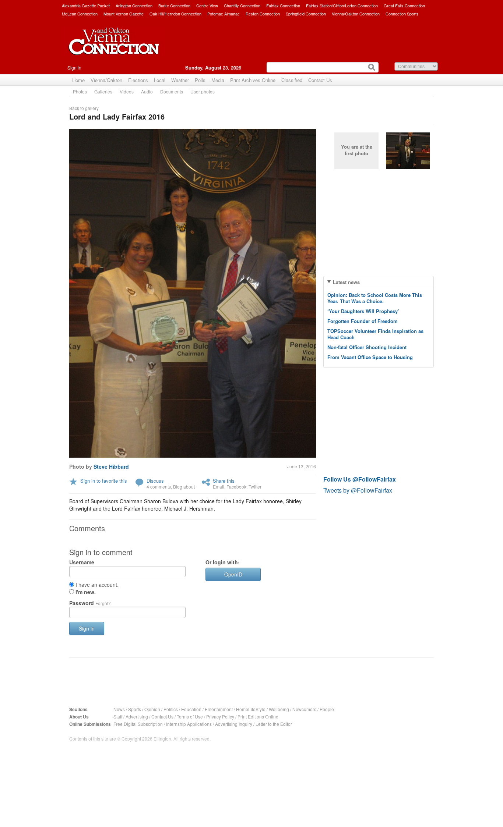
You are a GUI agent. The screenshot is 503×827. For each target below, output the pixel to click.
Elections (138, 80)
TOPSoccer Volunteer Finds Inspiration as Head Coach (375, 334)
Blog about (184, 486)
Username (81, 562)
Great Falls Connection (404, 5)
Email (218, 486)
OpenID (233, 574)
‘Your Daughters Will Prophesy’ (363, 311)
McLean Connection (80, 14)
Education (191, 709)
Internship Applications (189, 724)
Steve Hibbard (111, 466)
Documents (171, 91)
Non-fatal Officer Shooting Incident (367, 347)
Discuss (155, 480)
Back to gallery (84, 108)
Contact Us (320, 80)
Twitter (255, 486)
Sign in (74, 67)
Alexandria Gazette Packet (86, 5)
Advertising (137, 716)
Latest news (346, 281)
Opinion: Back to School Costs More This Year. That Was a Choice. (374, 298)
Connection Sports (402, 14)
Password (90, 603)
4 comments (159, 486)
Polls (200, 80)
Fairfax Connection (283, 5)
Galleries (103, 91)
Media (217, 80)
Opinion (152, 709)
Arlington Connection (134, 5)
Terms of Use (190, 716)
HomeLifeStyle (250, 709)
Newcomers (304, 709)
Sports (134, 709)
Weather (180, 80)
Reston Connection (263, 14)
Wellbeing (279, 709)
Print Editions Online (258, 716)
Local (159, 80)
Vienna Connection (113, 46)
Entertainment (219, 709)
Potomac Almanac (223, 14)
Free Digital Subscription (138, 724)
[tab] (378, 282)
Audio (147, 91)
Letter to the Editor (274, 724)
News (119, 709)
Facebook (236, 486)
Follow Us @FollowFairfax (359, 479)
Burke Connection (174, 5)
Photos (80, 91)
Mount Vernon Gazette (123, 14)
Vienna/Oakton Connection (356, 14)
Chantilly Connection (242, 5)
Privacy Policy (220, 716)
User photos (202, 91)
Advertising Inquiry (233, 724)
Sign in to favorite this (103, 480)
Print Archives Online (252, 80)
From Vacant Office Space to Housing (370, 357)
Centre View (207, 5)
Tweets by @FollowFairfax (357, 490)
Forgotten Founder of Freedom (362, 320)
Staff (117, 716)
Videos (127, 91)
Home (78, 80)
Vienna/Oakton (106, 80)
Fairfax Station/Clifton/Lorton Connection (342, 5)
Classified (291, 80)
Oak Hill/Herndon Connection (175, 14)
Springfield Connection (306, 14)
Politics (170, 709)
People (327, 709)
